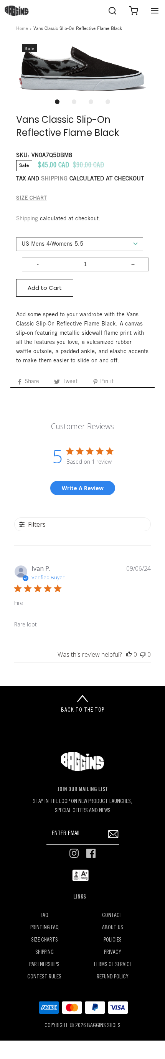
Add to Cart (45, 288)
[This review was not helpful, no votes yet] (142, 654)
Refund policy (113, 977)
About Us (112, 928)
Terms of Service (112, 965)
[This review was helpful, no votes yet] (129, 654)
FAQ (44, 916)
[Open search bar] (112, 10)
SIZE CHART (31, 198)
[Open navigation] (154, 10)
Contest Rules (44, 977)
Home (22, 28)
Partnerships (44, 965)
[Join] (113, 833)
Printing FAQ (44, 928)
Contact (112, 916)
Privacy (112, 952)
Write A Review (83, 488)
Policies (113, 940)
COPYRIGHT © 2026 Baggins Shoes (82, 1026)
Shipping (27, 218)
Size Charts (44, 940)
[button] (82, 68)
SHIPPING (54, 179)
